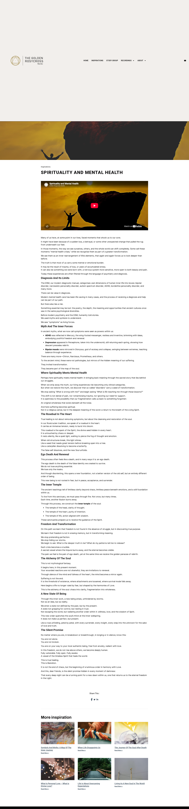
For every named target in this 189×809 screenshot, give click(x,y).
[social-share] (92, 699)
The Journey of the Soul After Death (131, 747)
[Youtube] (185, 61)
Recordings (126, 60)
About (140, 60)
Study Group (112, 60)
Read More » (45, 753)
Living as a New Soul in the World (130, 783)
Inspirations (97, 60)
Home (85, 60)
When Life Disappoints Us (89, 747)
